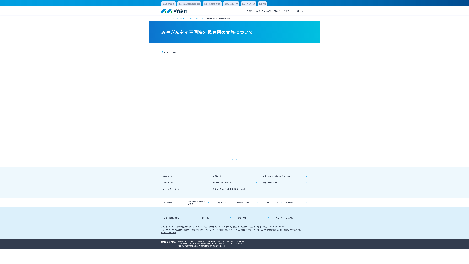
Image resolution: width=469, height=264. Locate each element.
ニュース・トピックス (177, 18)
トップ (163, 18)
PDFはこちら (170, 52)
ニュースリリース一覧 (195, 18)
